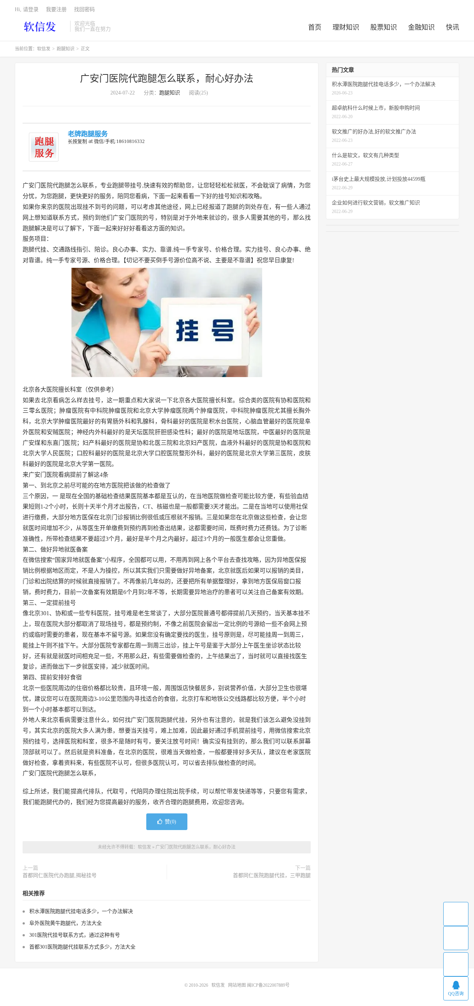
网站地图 (237, 985)
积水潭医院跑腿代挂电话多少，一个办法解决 (81, 911)
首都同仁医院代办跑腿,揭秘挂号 (60, 875)
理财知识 (346, 27)
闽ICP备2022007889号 (268, 985)
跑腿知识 (65, 48)
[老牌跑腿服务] (43, 147)
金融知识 (421, 27)
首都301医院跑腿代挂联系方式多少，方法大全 (82, 947)
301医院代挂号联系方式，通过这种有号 (74, 935)
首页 (314, 27)
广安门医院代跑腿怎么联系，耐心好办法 (166, 78)
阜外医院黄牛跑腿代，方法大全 (65, 923)
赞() (170, 822)
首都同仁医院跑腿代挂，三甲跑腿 (272, 875)
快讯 (452, 27)
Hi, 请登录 (27, 9)
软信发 (40, 26)
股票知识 (383, 27)
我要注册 (56, 9)
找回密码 (84, 9)
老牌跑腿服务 (88, 134)
